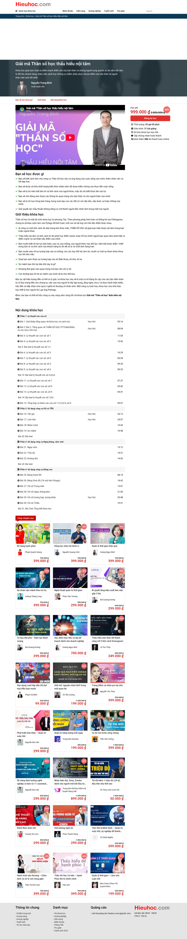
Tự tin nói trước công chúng (105, 733)
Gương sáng (21, 916)
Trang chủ (19, 16)
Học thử (92, 321)
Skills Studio (67, 11)
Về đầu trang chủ (23, 913)
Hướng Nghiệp (60, 916)
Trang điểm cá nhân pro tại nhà (107, 685)
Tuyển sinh (109, 11)
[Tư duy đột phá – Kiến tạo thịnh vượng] (33, 627)
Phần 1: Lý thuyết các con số (33, 316)
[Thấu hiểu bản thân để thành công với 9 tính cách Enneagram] (107, 627)
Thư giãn (121, 11)
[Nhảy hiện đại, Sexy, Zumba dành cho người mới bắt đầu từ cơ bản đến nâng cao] (70, 770)
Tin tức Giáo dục (23, 925)
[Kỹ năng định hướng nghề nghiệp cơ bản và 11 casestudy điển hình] (33, 770)
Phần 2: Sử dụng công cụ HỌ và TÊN (37, 408)
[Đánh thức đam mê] (33, 817)
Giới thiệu (42, 100)
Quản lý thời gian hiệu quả (104, 546)
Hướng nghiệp (94, 11)
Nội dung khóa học (59, 100)
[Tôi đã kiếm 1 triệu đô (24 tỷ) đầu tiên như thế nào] (107, 770)
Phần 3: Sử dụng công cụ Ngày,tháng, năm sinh (42, 442)
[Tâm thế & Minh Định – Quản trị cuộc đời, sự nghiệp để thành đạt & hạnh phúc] (107, 817)
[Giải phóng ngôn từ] (70, 817)
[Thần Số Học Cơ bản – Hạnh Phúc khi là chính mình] (70, 865)
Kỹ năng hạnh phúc (26, 546)
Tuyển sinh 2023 (61, 931)
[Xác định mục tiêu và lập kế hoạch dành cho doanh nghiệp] (70, 627)
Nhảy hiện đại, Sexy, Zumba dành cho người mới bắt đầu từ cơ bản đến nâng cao (69, 783)
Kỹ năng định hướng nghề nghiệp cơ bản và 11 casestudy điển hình (32, 783)
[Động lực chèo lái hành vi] (70, 535)
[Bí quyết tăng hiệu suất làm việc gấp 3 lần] (107, 579)
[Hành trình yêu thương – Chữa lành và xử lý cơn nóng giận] (33, 865)
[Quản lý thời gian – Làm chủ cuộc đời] (107, 865)
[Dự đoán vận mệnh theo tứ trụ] (33, 579)
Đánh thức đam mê (26, 828)
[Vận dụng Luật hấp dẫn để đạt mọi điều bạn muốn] (33, 675)
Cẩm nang (80, 11)
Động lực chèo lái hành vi (66, 546)
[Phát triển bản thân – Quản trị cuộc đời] (33, 722)
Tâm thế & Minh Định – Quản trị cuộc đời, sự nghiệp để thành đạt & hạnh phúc (107, 831)
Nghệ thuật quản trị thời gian (68, 590)
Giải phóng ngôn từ (63, 828)
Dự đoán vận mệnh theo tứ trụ (31, 590)
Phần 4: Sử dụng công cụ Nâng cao (36, 469)
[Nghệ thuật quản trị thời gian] (70, 579)
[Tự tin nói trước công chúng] (107, 722)
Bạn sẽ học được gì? (24, 100)
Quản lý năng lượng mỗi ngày (68, 733)
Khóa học (30, 16)
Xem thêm (35, 91)
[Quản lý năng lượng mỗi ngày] (70, 722)
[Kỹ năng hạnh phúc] (33, 535)
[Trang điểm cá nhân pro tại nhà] (107, 675)
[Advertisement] (93, 39)
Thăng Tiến (59, 925)
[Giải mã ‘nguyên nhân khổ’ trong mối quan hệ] (70, 675)
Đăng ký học (150, 118)
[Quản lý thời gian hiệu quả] (107, 535)
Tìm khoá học (59, 913)
